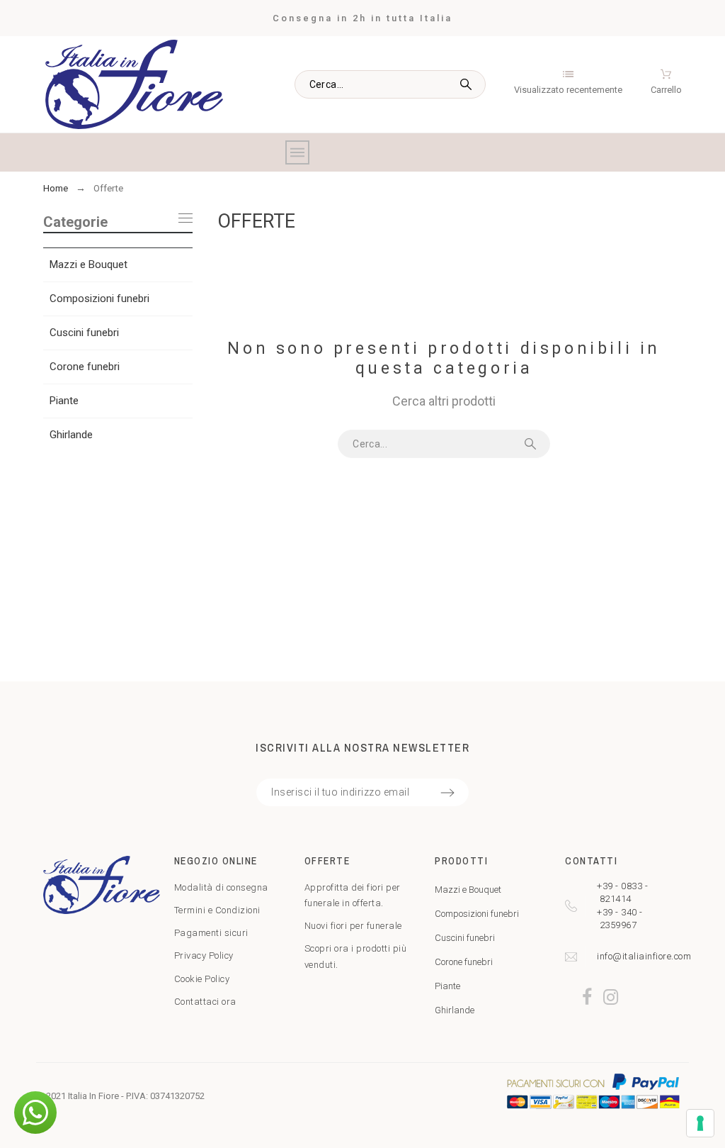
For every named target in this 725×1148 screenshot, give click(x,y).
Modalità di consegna (221, 887)
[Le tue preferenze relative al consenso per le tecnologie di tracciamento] (700, 1123)
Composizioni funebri (99, 298)
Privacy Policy (204, 955)
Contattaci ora (205, 1001)
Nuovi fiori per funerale (353, 925)
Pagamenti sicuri (211, 932)
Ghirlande (71, 434)
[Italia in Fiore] (134, 85)
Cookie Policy (202, 979)
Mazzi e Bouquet (88, 264)
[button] (35, 1112)
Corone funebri (85, 366)
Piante (64, 400)
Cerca (468, 84)
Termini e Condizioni (217, 910)
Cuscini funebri (84, 332)
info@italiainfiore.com (644, 956)
